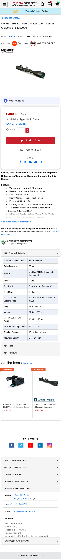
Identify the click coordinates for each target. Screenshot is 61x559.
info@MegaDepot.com (24, 511)
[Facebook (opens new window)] (11, 445)
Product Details (16, 253)
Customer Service (15, 460)
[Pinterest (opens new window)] (30, 445)
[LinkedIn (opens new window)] (40, 445)
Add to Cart (33, 140)
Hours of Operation (16, 541)
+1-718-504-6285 (18, 504)
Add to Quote (33, 150)
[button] (27, 129)
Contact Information (17, 488)
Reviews (12, 352)
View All (29, 11)
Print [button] (41, 161)
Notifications (16, 100)
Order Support (13, 474)
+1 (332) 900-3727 (23, 498)
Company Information (17, 481)
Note (10, 345)
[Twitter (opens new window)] (20, 445)
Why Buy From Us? (15, 467)
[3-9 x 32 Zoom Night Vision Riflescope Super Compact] (17, 381)
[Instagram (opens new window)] (49, 445)
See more (27, 363)
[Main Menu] (5, 4)
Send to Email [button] (36, 162)
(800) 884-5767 (21, 494)
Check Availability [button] (17, 124)
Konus (12, 36)
